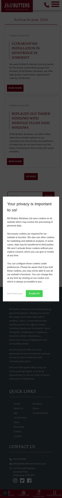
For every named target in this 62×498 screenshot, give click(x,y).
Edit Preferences (14, 293)
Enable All (34, 293)
